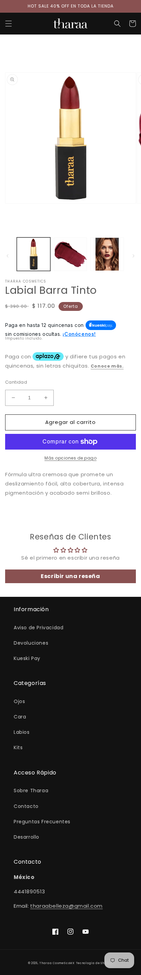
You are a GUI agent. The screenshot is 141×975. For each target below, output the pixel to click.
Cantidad (16, 382)
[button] (8, 23)
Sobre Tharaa (31, 790)
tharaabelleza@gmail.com (66, 905)
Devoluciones (31, 643)
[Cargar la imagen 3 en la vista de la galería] (107, 254)
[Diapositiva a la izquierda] (7, 255)
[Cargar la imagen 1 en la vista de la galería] (33, 254)
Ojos (19, 701)
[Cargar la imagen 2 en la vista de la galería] (70, 254)
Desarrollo (26, 837)
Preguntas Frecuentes (42, 821)
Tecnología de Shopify (94, 963)
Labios (22, 732)
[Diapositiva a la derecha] (133, 255)
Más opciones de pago (70, 458)
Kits (18, 747)
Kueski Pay (27, 658)
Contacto (26, 806)
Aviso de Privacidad (38, 627)
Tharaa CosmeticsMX (57, 963)
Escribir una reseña (70, 576)
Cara (20, 716)
